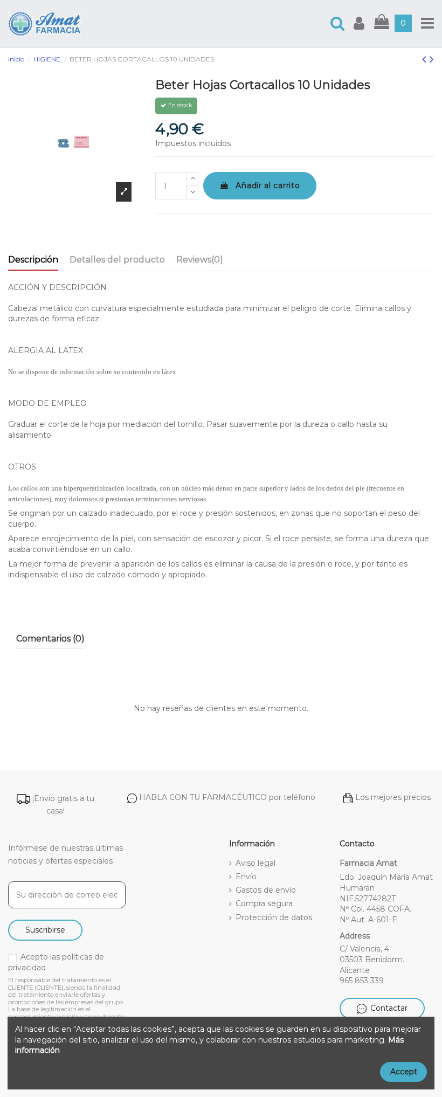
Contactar (389, 1008)
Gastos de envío (266, 890)
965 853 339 (362, 980)
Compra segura (264, 903)
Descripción (33, 259)
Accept (403, 1072)
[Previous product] (426, 59)
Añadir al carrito (268, 185)
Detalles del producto (117, 259)
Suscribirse (45, 930)
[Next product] (432, 59)
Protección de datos (274, 917)
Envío (246, 876)
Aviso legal (255, 863)
